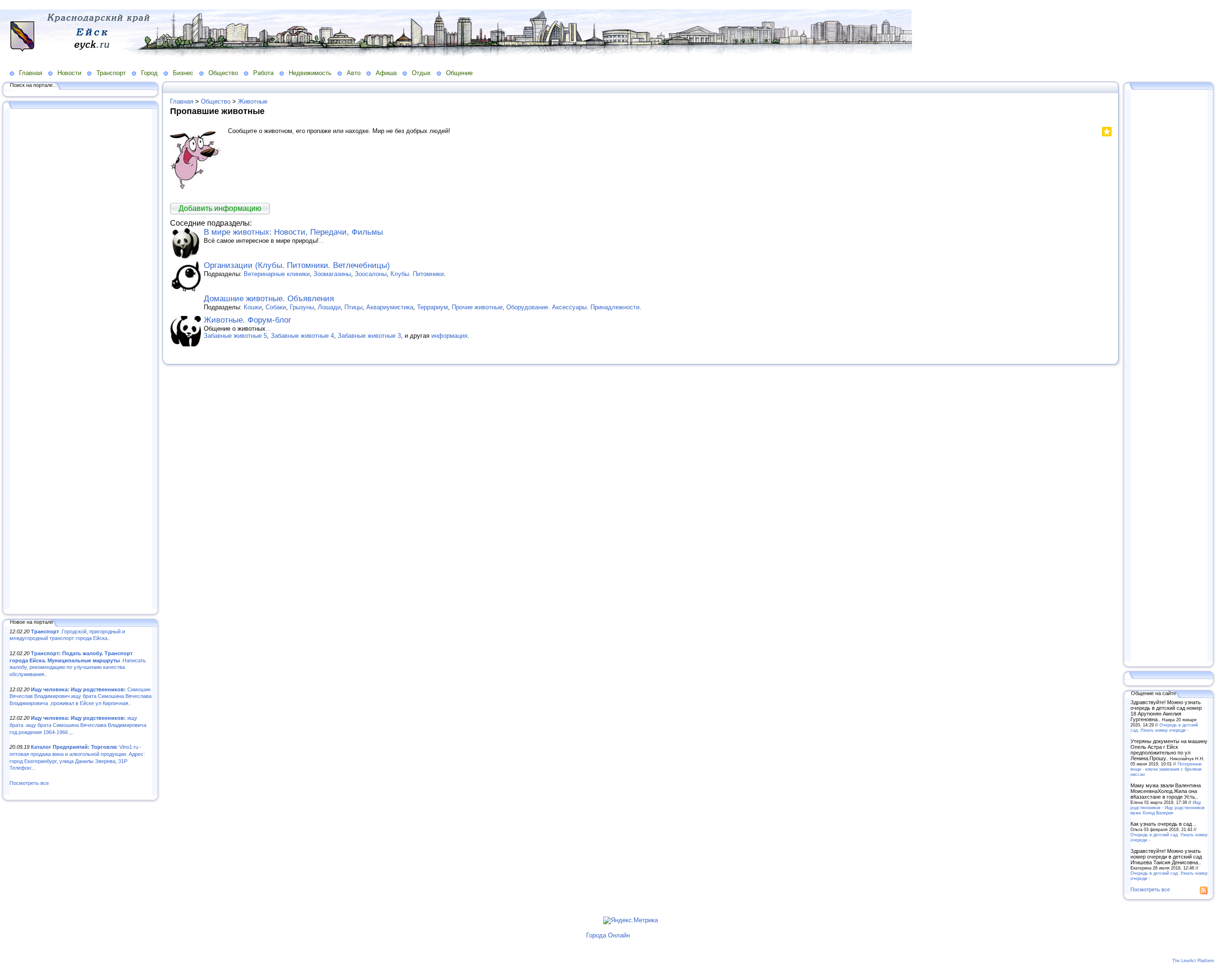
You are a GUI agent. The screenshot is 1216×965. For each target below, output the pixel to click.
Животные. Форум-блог (247, 320)
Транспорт (111, 72)
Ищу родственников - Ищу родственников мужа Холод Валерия (1167, 807)
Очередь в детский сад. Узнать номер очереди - (1164, 727)
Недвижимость (310, 72)
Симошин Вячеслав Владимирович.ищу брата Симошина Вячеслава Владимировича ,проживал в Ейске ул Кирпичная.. (81, 696)
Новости (69, 72)
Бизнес (183, 72)
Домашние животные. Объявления (269, 298)
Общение (459, 72)
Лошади (329, 307)
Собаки (276, 307)
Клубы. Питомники (417, 273)
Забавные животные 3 (369, 335)
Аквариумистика (389, 307)
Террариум (432, 307)
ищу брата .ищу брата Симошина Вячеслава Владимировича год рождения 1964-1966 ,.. (78, 725)
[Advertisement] (81, 359)
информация (449, 335)
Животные (252, 101)
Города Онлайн (608, 935)
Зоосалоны (371, 273)
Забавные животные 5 (235, 335)
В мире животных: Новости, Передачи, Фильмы (293, 232)
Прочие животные (477, 307)
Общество (223, 72)
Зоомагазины (332, 273)
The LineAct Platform (1193, 960)
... (321, 240)
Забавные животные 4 (302, 335)
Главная (30, 72)
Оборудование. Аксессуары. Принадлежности (572, 307)
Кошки (253, 307)
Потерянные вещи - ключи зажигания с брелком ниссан (1166, 769)
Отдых (421, 72)
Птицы (353, 307)
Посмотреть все (29, 783)
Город (149, 72)
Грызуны (302, 307)
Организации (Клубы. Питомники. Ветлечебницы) (297, 265)
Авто (354, 72)
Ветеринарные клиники (277, 273)
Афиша (386, 72)
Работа (263, 72)
